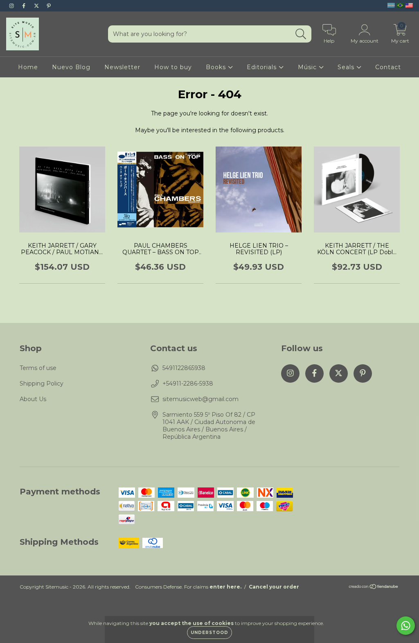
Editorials (263, 67)
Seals (347, 67)
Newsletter (122, 67)
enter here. (225, 587)
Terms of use (38, 368)
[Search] (301, 34)
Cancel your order (274, 587)
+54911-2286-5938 (187, 383)
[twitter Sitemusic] (37, 5)
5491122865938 (183, 368)
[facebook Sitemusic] (24, 5)
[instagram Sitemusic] (12, 5)
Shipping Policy (41, 383)
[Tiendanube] (373, 587)
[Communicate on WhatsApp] (405, 625)
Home (28, 67)
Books (217, 67)
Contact (388, 67)
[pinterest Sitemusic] (48, 5)
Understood (209, 632)
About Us (33, 399)
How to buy (173, 67)
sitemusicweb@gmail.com (200, 399)
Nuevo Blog (71, 67)
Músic (308, 67)
